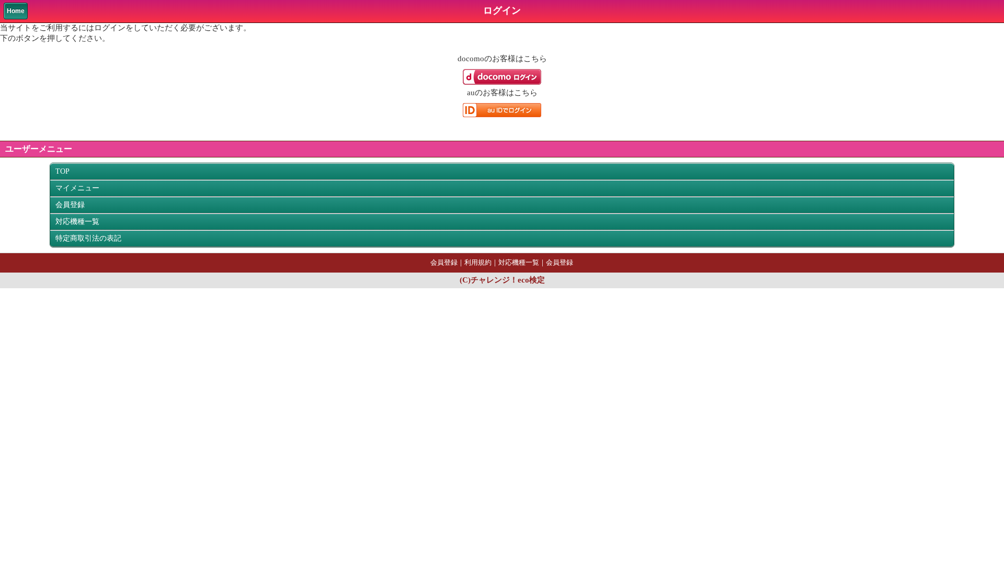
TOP (62, 171)
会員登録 (70, 205)
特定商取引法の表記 (88, 238)
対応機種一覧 (77, 221)
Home (16, 11)
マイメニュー (77, 188)
